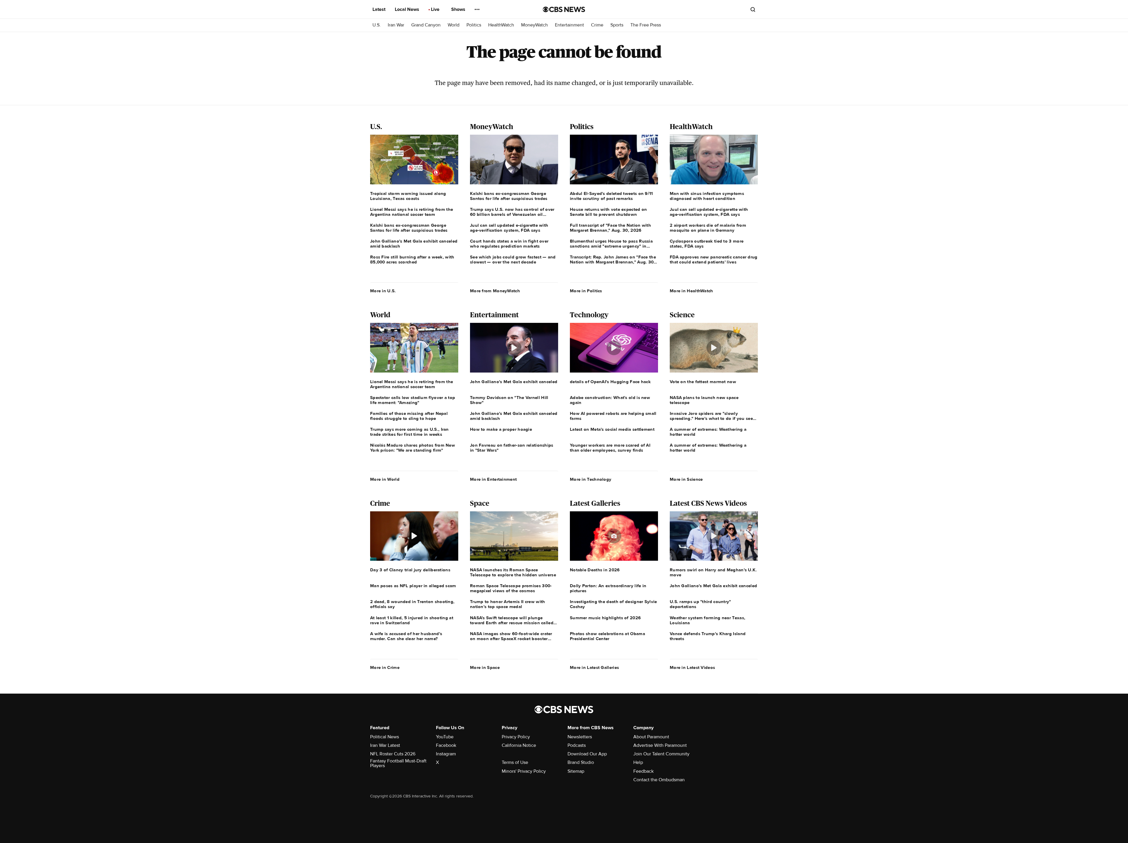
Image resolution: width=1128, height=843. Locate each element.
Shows (458, 9)
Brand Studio (581, 762)
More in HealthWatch (691, 290)
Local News (407, 9)
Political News (384, 737)
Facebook (446, 745)
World (453, 25)
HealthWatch (501, 25)
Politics (473, 25)
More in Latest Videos (692, 667)
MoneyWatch (534, 25)
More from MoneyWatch (495, 290)
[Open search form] (753, 9)
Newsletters (580, 737)
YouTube (445, 737)
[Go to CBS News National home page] (564, 9)
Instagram (446, 754)
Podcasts (577, 745)
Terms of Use (515, 762)
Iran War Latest (385, 745)
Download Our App (587, 754)
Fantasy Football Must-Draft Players (398, 763)
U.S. (376, 25)
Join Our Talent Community (661, 754)
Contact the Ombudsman (659, 779)
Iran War (396, 25)
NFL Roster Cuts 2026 (392, 754)
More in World (385, 479)
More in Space (485, 667)
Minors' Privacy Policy (524, 771)
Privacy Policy (516, 737)
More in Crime (385, 667)
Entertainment (569, 25)
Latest (379, 9)
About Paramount (651, 737)
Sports (616, 25)
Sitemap (576, 771)
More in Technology (590, 479)
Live (436, 9)
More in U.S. (383, 290)
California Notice (519, 745)
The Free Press (645, 25)
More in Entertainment (493, 479)
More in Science (686, 479)
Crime (597, 25)
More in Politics (586, 290)
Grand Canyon (426, 25)
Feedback (643, 771)
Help (638, 762)
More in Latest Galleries (594, 667)
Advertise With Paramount (660, 745)
